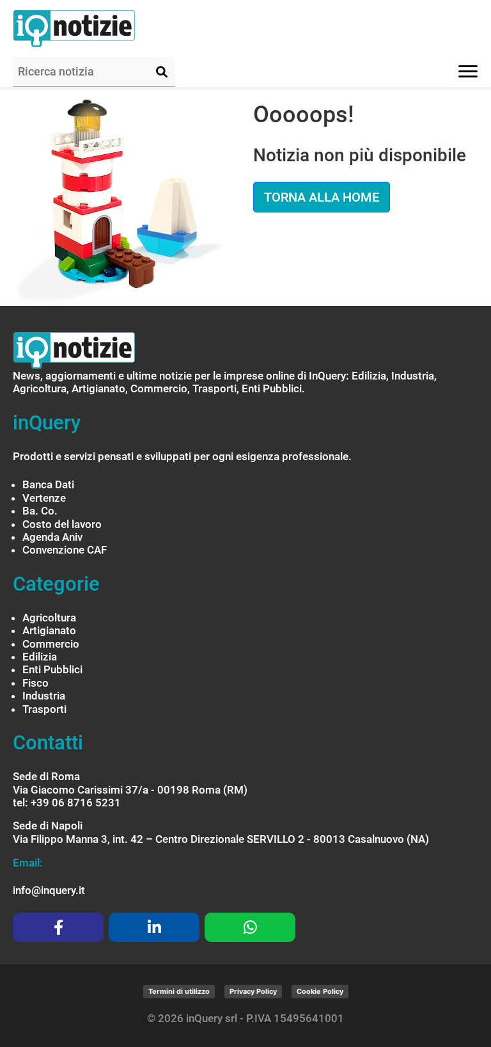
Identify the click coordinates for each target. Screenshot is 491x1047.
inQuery (47, 423)
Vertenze (44, 498)
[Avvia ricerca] (161, 71)
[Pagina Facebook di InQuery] (58, 927)
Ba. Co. (40, 510)
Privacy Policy (253, 991)
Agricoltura (49, 617)
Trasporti (44, 709)
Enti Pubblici (52, 669)
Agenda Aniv (52, 537)
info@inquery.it (49, 890)
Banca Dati (48, 484)
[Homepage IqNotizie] (99, 28)
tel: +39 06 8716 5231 (67, 802)
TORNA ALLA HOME (321, 197)
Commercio (50, 643)
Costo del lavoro (62, 524)
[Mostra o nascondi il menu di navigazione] (468, 71)
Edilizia (39, 656)
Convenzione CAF (64, 549)
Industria (43, 695)
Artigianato (49, 630)
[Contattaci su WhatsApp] (250, 927)
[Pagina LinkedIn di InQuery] (154, 927)
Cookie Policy (320, 991)
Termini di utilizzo (179, 991)
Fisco (35, 682)
